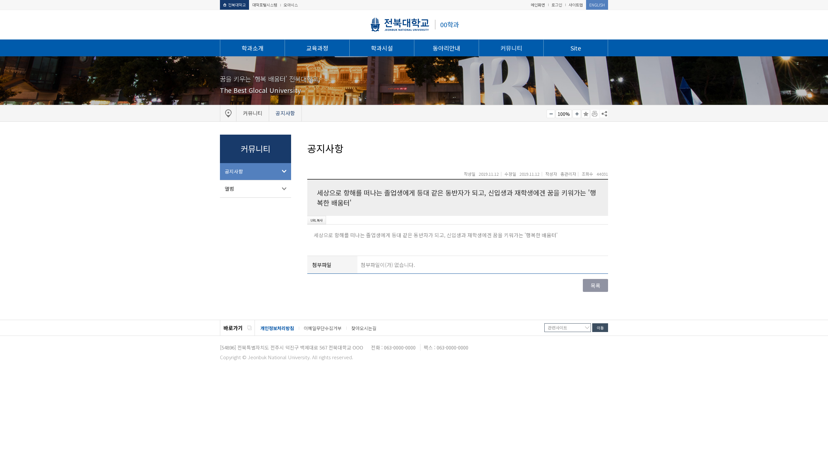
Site (576, 48)
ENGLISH (597, 4)
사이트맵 (576, 4)
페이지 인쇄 (595, 114)
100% (564, 114)
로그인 (556, 4)
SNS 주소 (604, 113)
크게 (576, 114)
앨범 (229, 188)
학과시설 (382, 48)
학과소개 (253, 48)
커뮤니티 (511, 48)
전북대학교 (237, 4)
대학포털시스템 (264, 4)
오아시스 (291, 4)
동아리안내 (446, 48)
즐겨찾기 (586, 114)
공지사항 (234, 171)
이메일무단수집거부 (323, 328)
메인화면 (538, 4)
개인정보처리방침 (277, 328)
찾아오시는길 (363, 328)
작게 (551, 114)
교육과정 (317, 48)
